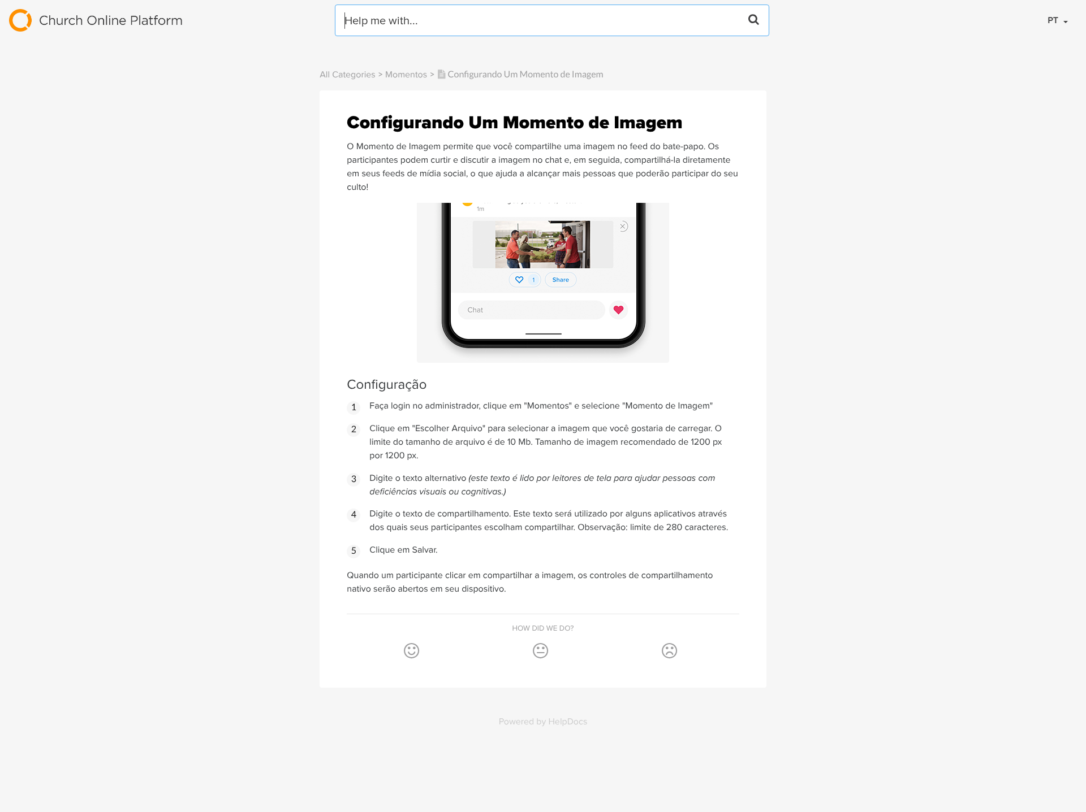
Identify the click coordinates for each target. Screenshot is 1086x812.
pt (1054, 20)
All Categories (347, 74)
